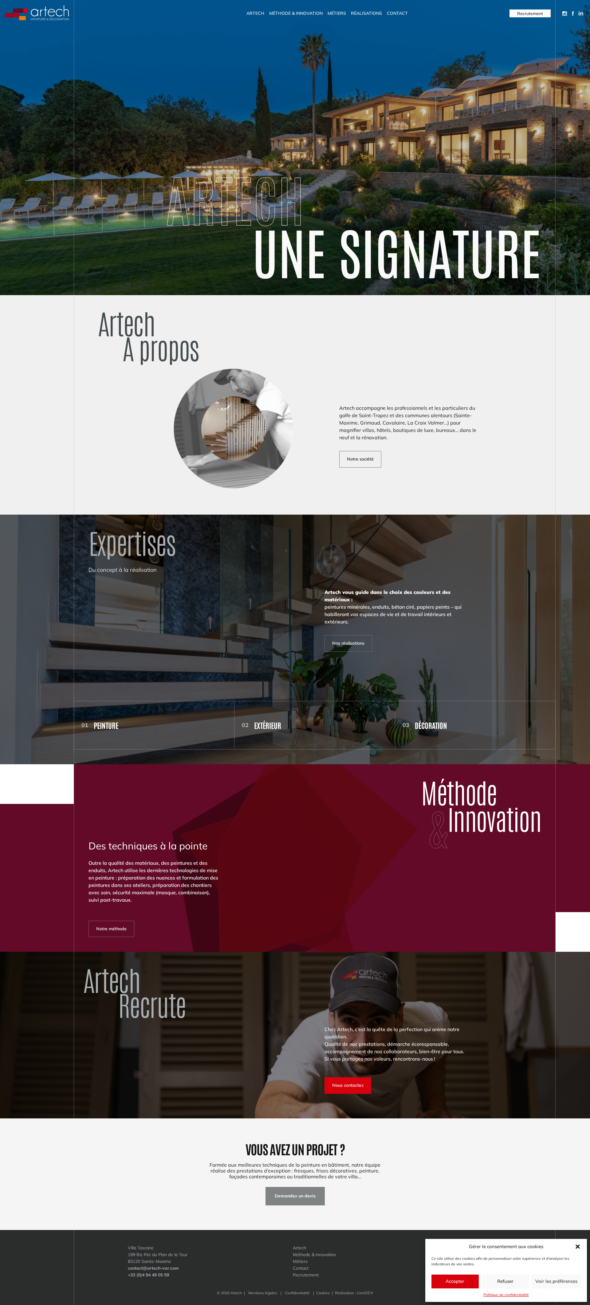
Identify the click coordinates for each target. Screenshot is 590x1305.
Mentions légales (262, 1293)
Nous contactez (348, 1085)
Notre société (360, 459)
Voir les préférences (556, 1281)
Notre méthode (111, 928)
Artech (255, 13)
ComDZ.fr (365, 1293)
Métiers (337, 13)
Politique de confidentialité (506, 1294)
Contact (397, 13)
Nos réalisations (348, 643)
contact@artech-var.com (153, 1268)
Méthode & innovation (296, 13)
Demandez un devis (295, 1196)
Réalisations (366, 13)
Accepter (455, 1281)
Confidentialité (297, 1293)
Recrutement (530, 13)
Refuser (505, 1281)
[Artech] (37, 13)
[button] (578, 1247)
